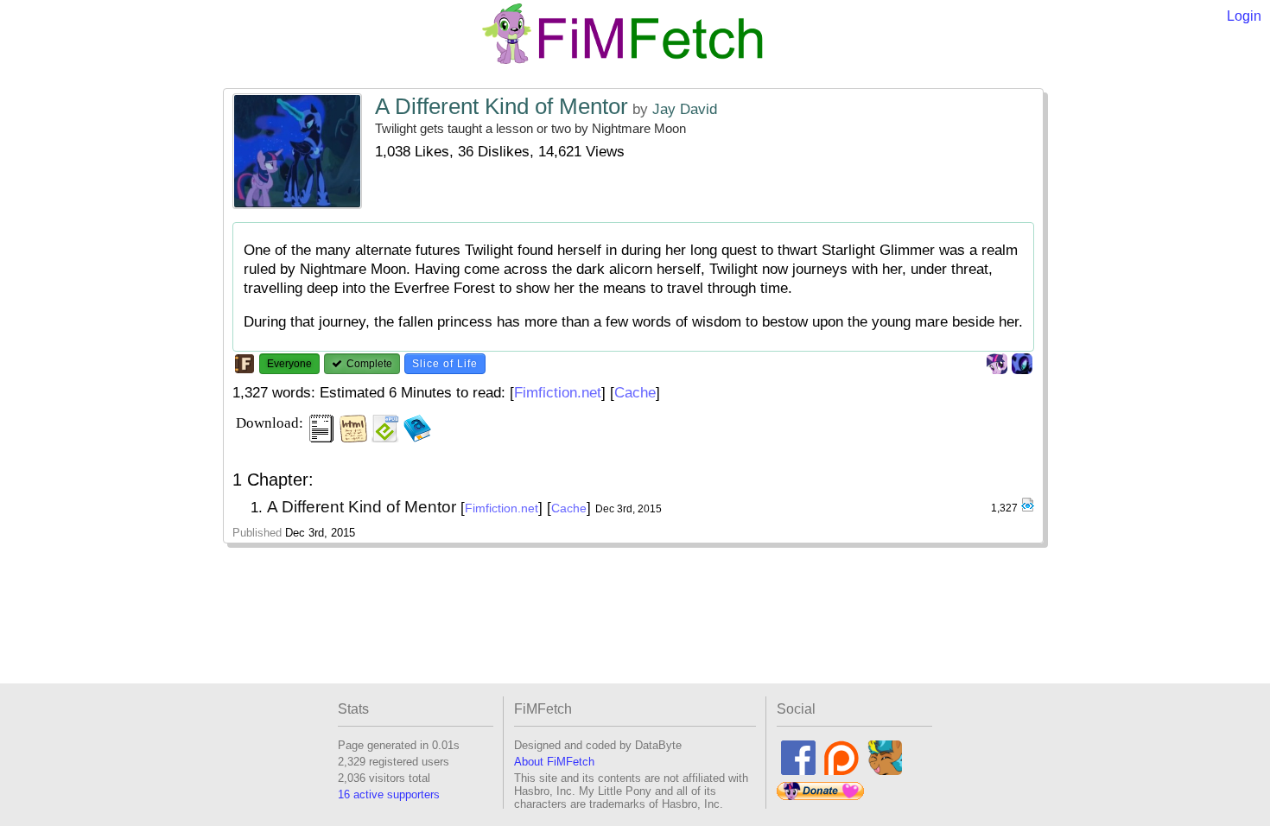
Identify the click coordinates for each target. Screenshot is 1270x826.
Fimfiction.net (557, 392)
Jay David (684, 109)
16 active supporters (389, 794)
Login (1244, 16)
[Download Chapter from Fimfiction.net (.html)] (1027, 508)
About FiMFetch (554, 761)
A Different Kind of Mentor (501, 106)
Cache (635, 392)
